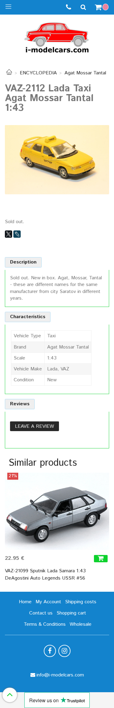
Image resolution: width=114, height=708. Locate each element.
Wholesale (81, 624)
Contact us (41, 613)
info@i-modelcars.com (60, 675)
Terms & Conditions (45, 624)
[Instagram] (64, 651)
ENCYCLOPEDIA (38, 73)
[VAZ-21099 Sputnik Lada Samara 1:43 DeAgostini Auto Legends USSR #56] (57, 511)
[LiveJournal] (17, 234)
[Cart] (102, 7)
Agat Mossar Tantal (85, 73)
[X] (8, 234)
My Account (48, 601)
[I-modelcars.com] (57, 36)
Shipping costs (80, 601)
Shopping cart (71, 613)
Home (25, 601)
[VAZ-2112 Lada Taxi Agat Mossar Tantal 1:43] (57, 159)
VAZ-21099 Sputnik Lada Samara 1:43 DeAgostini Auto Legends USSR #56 (45, 574)
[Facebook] (50, 651)
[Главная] (9, 73)
